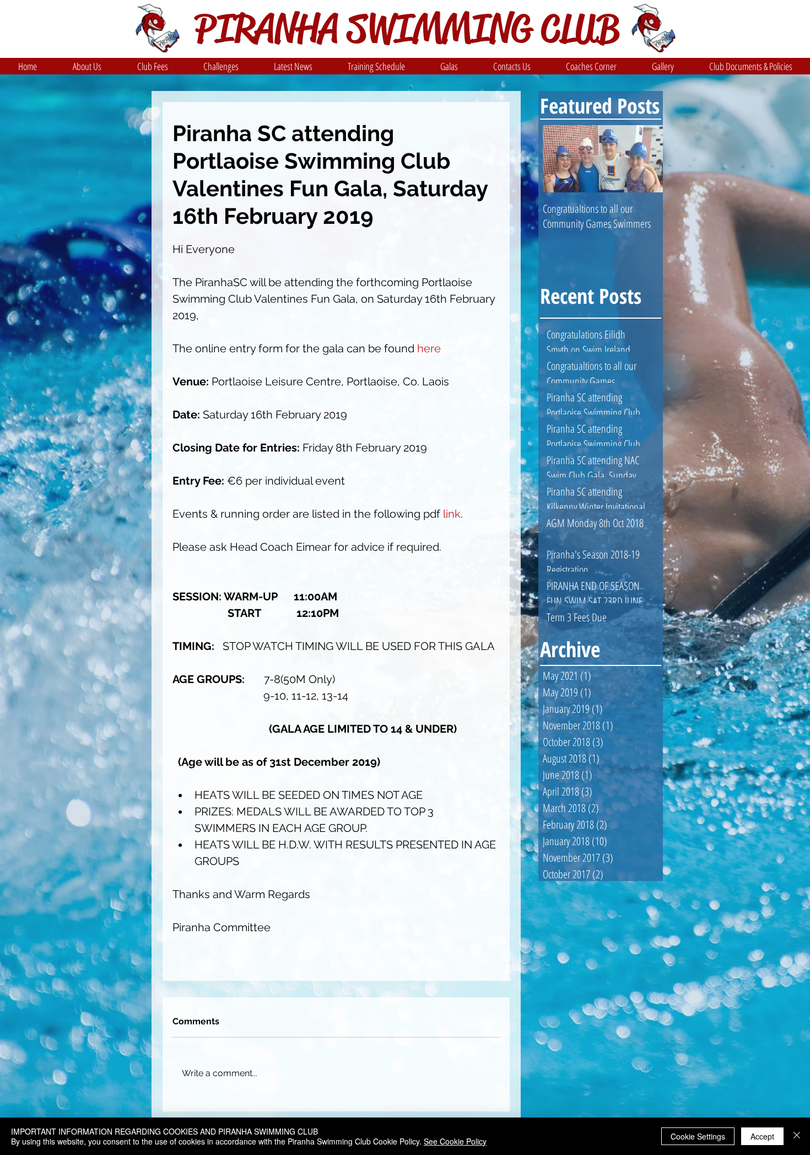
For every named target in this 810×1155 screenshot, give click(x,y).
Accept (762, 1136)
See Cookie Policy (455, 1141)
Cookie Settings (698, 1136)
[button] (87, 66)
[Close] (796, 1136)
